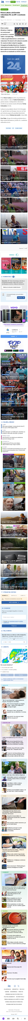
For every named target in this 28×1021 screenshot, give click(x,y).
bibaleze (5, 685)
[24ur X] (18, 986)
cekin (4, 796)
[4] (16, 266)
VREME (13, 336)
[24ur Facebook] (15, 986)
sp (13, 128)
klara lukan (18, 128)
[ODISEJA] (14, 255)
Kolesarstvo (8, 5)
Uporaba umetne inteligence (14, 1004)
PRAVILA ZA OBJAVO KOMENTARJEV (11, 287)
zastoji (14, 595)
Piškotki (21, 991)
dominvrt (6, 872)
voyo (4, 948)
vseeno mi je (5, 671)
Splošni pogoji (20, 996)
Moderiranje (13, 991)
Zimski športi (16, 5)
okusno (5, 911)
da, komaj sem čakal (7, 667)
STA (5, 24)
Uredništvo (15, 989)
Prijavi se (20, 297)
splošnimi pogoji (14, 621)
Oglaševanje (7, 989)
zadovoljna (6, 722)
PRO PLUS (22, 989)
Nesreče (5, 595)
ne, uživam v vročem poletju (9, 669)
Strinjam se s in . (13, 622)
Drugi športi (24, 5)
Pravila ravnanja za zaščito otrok (14, 999)
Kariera (7, 991)
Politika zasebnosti (9, 996)
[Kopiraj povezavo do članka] (26, 24)
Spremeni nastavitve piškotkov (14, 994)
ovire (23, 595)
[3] (6, 266)
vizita (4, 760)
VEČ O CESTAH (13, 602)
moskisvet (6, 834)
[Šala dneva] (24, 642)
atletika (8, 128)
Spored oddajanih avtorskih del (14, 1001)
